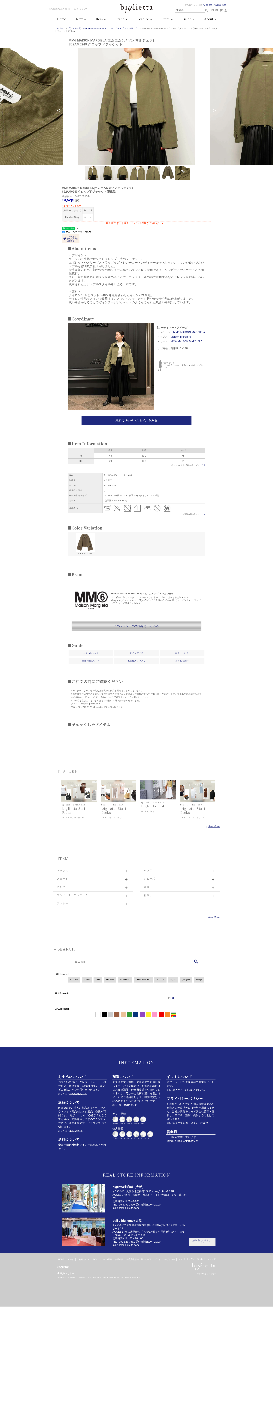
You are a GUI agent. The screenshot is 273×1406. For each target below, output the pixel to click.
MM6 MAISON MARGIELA (189, 332)
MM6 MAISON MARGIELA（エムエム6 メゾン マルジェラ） (111, 28)
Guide (188, 19)
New (80, 19)
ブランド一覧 (74, 28)
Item (100, 19)
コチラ (202, 465)
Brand (120, 19)
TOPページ (59, 28)
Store (166, 19)
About (209, 19)
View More (214, 826)
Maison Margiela (180, 336)
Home (61, 19)
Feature (143, 19)
